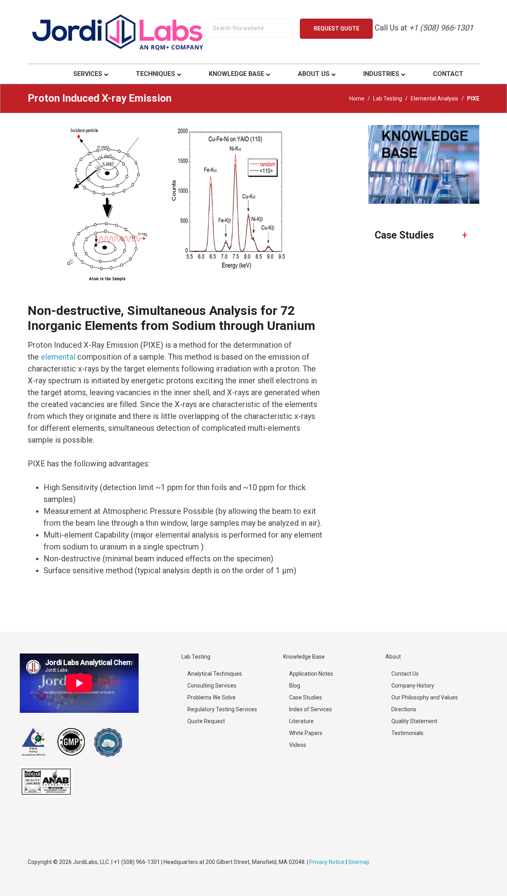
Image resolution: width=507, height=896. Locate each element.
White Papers (305, 733)
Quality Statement (414, 721)
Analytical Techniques (214, 674)
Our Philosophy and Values (424, 697)
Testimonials (407, 733)
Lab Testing (387, 98)
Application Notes (311, 674)
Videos (297, 745)
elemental (58, 357)
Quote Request (206, 721)
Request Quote (336, 28)
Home (356, 98)
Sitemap (359, 862)
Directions (403, 709)
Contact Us (405, 674)
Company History (412, 685)
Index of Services (310, 709)
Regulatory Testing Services (222, 709)
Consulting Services (211, 685)
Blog (294, 685)
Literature (301, 721)
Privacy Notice (327, 862)
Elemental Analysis (434, 98)
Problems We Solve (211, 697)
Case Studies (305, 697)
